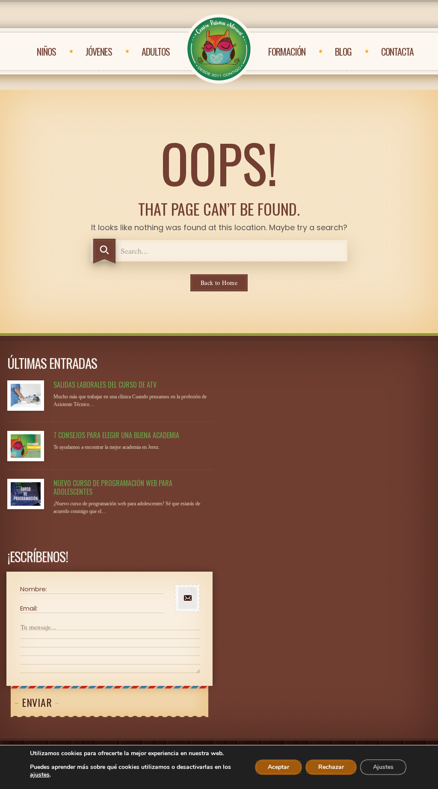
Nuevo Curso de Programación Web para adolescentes (112, 487)
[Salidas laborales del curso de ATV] (25, 395)
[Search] (104, 251)
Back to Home (219, 283)
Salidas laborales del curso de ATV (105, 384)
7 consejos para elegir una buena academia (116, 435)
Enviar (37, 702)
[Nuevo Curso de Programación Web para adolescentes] (25, 494)
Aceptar (278, 767)
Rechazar (331, 767)
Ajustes (383, 767)
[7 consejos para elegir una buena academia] (25, 446)
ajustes (40, 775)
